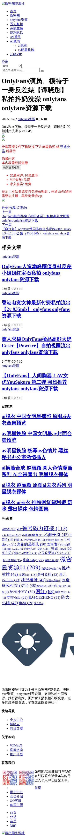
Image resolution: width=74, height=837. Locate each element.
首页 (13, 11)
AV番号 (15, 37)
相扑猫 (55, 585)
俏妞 (19, 539)
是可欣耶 (47, 575)
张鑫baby (33, 560)
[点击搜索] (42, 71)
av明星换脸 (26, 50)
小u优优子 (27, 553)
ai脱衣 (22, 45)
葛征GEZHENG (44, 597)
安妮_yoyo (61, 548)
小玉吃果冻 (49, 553)
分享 (5, 207)
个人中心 (16, 720)
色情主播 (16, 28)
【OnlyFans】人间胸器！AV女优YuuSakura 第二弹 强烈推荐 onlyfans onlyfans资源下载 (35, 382)
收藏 (12, 207)
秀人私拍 (16, 24)
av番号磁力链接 (42, 528)
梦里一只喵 (53, 580)
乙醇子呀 (56, 534)
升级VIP (16, 54)
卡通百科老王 (54, 539)
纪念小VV (22, 591)
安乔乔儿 (30, 549)
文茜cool (28, 574)
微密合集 (52, 560)
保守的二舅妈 (35, 539)
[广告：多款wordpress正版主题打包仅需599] (3, 203)
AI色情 (15, 41)
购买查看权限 (11, 167)
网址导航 (16, 728)
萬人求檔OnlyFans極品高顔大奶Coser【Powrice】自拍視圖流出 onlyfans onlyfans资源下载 (37, 345)
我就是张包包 (51, 568)
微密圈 (15, 15)
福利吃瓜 (16, 32)
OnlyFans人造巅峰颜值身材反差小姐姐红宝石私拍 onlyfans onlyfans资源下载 (37, 273)
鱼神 (26, 603)
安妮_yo (43, 548)
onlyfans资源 (19, 19)
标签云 (15, 724)
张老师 (14, 560)
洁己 (28, 585)
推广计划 (16, 754)
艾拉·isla (17, 597)
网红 (45, 591)
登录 (5, 61)
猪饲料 (42, 586)
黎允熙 (39, 603)
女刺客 (56, 544)
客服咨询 (16, 750)
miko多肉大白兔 (11, 535)
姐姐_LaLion (15, 549)
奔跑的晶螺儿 (31, 544)
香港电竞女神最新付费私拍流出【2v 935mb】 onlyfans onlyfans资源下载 (36, 309)
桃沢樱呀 (33, 580)
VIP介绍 (16, 745)
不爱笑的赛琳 (32, 535)
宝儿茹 (10, 553)
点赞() (21, 207)
